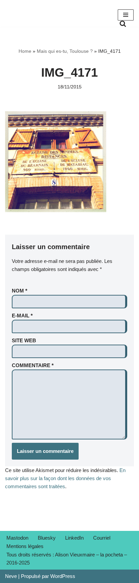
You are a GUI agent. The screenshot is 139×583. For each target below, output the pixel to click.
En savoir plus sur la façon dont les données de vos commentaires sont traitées (65, 478)
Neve (11, 576)
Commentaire (33, 365)
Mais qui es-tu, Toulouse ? (65, 51)
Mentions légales (25, 546)
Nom (19, 291)
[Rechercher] (122, 23)
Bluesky (47, 538)
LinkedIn (74, 538)
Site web (24, 340)
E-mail (22, 315)
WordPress (62, 576)
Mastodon (17, 538)
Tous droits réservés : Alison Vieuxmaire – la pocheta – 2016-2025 (66, 559)
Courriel (101, 538)
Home (25, 51)
